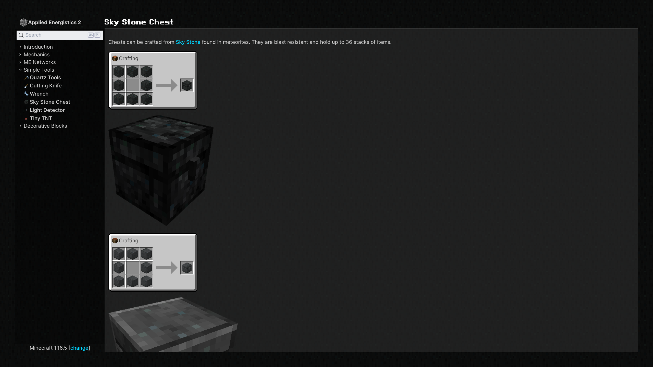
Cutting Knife (46, 86)
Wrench (39, 94)
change (79, 348)
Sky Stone (188, 42)
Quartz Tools (45, 77)
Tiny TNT (41, 118)
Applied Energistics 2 (54, 22)
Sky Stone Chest (50, 102)
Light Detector (47, 110)
